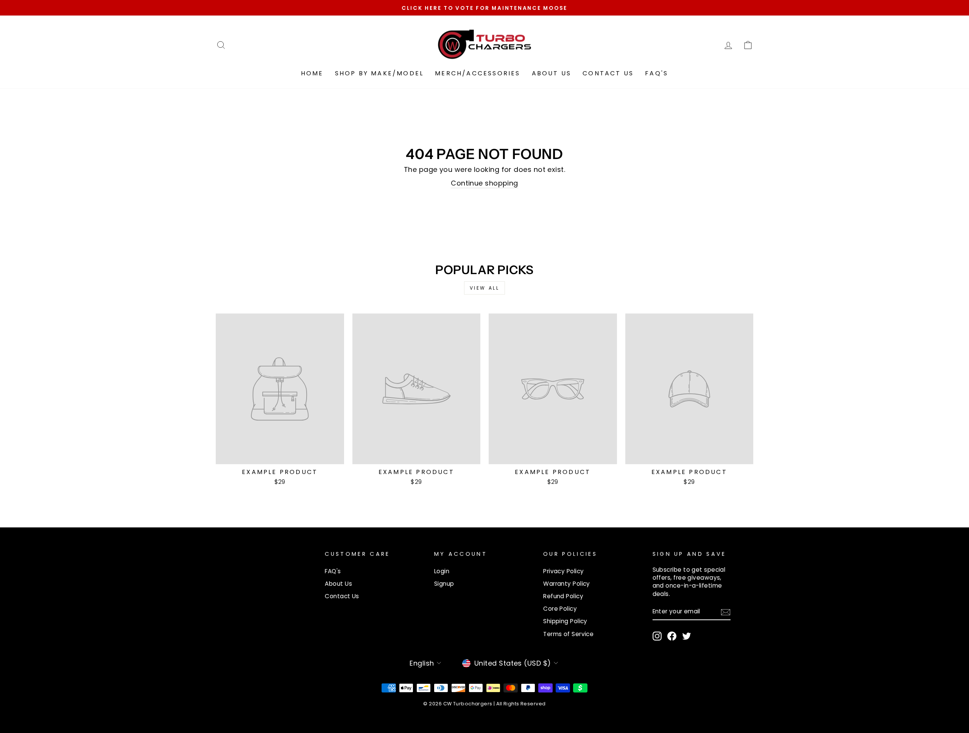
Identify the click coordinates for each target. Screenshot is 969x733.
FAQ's (656, 73)
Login (441, 571)
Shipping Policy (565, 621)
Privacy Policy (563, 571)
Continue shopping (484, 183)
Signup (444, 584)
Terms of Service (568, 634)
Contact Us (608, 73)
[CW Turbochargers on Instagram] (657, 636)
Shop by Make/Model (379, 73)
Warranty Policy (566, 584)
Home (312, 73)
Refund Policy (563, 596)
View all (485, 288)
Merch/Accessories (477, 73)
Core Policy (560, 609)
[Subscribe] (726, 612)
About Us (552, 73)
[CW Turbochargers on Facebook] (671, 636)
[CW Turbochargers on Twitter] (686, 636)
